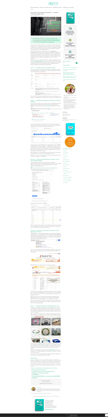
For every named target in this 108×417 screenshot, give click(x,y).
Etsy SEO (33, 393)
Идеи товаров (71, 7)
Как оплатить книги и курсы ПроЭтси (70, 67)
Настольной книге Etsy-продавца (52, 38)
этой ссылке (48, 105)
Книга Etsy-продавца (34, 7)
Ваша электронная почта (66, 115)
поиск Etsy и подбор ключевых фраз (47, 41)
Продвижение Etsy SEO (57, 7)
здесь (43, 345)
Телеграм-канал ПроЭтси (42, 396)
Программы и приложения (41, 393)
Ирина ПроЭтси (37, 15)
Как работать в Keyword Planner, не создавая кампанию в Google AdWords (46, 376)
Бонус (65, 154)
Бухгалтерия (66, 156)
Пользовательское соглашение (73, 414)
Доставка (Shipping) (67, 161)
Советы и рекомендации (48, 393)
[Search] (76, 63)
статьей (44, 156)
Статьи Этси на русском (67, 180)
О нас (31, 9)
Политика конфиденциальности (73, 415)
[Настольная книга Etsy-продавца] (46, 405)
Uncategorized (66, 152)
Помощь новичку (66, 175)
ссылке (57, 249)
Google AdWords (35, 374)
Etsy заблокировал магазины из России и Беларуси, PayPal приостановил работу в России (69, 73)
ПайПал (65, 173)
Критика (65, 166)
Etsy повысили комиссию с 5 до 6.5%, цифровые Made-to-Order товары (70, 77)
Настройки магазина (67, 168)
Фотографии (66, 182)
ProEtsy (66, 414)
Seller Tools (52, 349)
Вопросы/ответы (66, 159)
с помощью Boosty (55, 40)
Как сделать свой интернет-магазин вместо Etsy (69, 70)
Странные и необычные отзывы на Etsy (69, 80)
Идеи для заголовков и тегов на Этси (38, 61)
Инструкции (35, 393)
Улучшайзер (65, 7)
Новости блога (66, 170)
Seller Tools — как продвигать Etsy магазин (40, 372)
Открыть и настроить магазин (46, 7)
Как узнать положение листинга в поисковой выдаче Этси (43, 371)
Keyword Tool (34, 377)
